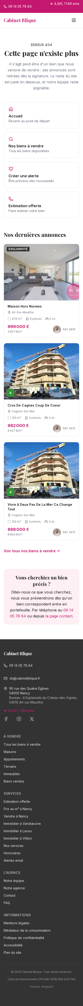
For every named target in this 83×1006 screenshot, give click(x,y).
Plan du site (12, 952)
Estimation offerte (17, 801)
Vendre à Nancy (16, 816)
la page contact (58, 616)
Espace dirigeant (41, 986)
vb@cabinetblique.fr (24, 678)
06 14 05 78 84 (21, 665)
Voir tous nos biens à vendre (30, 551)
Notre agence (14, 888)
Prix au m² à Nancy (18, 809)
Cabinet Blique (20, 20)
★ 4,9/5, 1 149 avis (64, 4)
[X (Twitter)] (35, 722)
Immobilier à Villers (18, 838)
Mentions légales (17, 923)
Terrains (10, 766)
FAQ (7, 903)
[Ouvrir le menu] (74, 20)
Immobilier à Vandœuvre (22, 824)
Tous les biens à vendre (22, 744)
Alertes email (13, 860)
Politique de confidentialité (24, 938)
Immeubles (12, 774)
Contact (9, 895)
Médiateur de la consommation (27, 930)
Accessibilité (13, 945)
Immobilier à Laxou (18, 831)
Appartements (14, 759)
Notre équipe (14, 881)
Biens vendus (14, 781)
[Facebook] (9, 722)
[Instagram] (22, 722)
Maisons (10, 752)
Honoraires (12, 853)
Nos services (14, 846)
